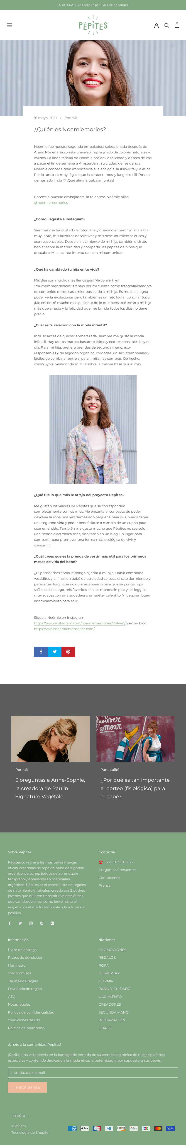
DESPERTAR (109, 973)
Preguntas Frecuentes (117, 870)
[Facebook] (9, 923)
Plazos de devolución (25, 957)
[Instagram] (31, 923)
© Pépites (18, 1126)
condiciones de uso (24, 1020)
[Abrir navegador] (9, 25)
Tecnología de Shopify (29, 1132)
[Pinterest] (41, 923)
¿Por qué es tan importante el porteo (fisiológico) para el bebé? (135, 788)
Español (18, 1116)
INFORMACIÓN (112, 1020)
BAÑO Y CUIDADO (115, 989)
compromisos (19, 973)
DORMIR (106, 981)
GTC (11, 997)
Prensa (104, 885)
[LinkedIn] (52, 923)
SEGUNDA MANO (114, 1012)
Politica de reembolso (26, 1028)
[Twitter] (20, 923)
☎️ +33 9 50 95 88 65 (115, 862)
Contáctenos (109, 878)
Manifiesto (16, 965)
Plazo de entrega (22, 950)
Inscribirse (27, 1087)
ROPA (104, 965)
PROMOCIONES (112, 950)
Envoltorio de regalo (25, 989)
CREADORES (110, 1004)
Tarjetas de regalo (23, 981)
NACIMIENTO (110, 997)
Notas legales (19, 1004)
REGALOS (107, 957)
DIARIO (105, 1028)
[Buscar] (166, 25)
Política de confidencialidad (31, 1012)
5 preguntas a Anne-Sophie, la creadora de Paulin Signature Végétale (50, 788)
